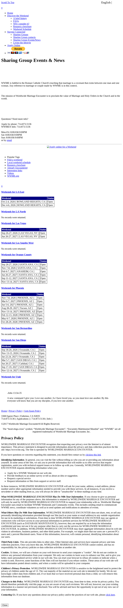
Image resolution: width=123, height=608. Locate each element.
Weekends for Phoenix (12, 288)
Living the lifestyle (22, 42)
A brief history (20, 18)
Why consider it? (21, 23)
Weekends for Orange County (16, 254)
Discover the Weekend (18, 15)
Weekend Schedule (22, 29)
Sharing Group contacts (24, 37)
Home (10, 13)
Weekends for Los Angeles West (17, 243)
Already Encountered (17, 168)
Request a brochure (22, 26)
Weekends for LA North (13, 211)
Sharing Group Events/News (26, 40)
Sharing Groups (20, 34)
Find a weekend (14, 159)
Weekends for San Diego (13, 340)
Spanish (117, 2)
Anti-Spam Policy (32, 411)
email (9, 140)
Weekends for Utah (11, 377)
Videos (10, 173)
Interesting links (14, 170)
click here (110, 594)
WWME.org (13, 176)
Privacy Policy (15, 411)
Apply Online (13, 45)
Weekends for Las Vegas (13, 223)
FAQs (16, 21)
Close (4, 605)
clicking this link (93, 454)
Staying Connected (16, 32)
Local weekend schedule (19, 162)
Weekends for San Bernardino (16, 328)
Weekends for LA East (12, 192)
